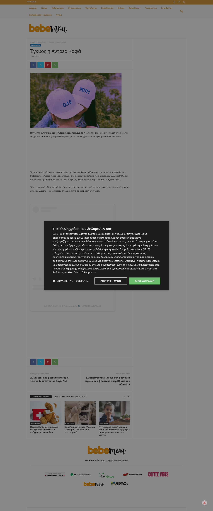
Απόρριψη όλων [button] (111, 280)
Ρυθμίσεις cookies (62, 272)
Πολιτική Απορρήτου (84, 272)
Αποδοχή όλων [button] (144, 280)
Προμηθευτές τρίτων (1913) (135, 249)
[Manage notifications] (204, 502)
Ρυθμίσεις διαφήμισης (65, 268)
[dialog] (106, 255)
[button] (70, 281)
